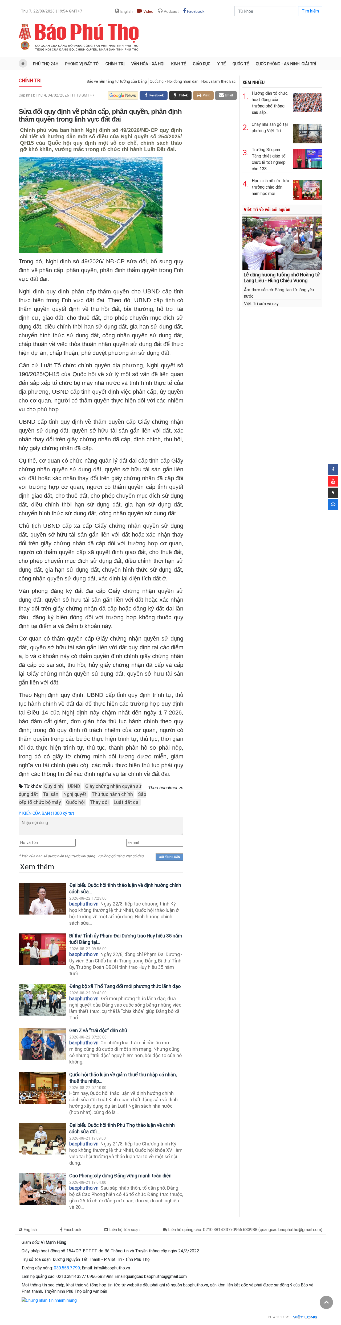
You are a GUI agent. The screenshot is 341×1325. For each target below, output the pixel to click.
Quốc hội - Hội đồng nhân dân (174, 81)
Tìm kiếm (310, 11)
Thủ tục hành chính (112, 794)
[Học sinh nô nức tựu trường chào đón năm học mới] (307, 189)
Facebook (195, 11)
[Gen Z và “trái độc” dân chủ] (43, 1044)
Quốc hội (75, 802)
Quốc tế (241, 63)
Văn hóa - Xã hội (147, 63)
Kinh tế (178, 63)
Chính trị (114, 63)
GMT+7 (51, 11)
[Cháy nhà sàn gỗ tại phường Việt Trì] (307, 132)
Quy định (53, 786)
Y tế (221, 63)
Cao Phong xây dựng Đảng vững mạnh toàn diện (120, 1175)
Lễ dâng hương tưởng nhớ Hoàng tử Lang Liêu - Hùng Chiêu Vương (282, 277)
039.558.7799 (67, 1267)
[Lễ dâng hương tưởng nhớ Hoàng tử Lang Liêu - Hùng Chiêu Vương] (282, 243)
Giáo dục (201, 63)
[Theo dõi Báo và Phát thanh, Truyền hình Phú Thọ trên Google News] (123, 95)
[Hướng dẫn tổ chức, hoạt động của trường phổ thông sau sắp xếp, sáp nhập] (307, 101)
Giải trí (309, 63)
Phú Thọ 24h (45, 63)
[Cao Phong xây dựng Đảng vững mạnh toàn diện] (43, 1189)
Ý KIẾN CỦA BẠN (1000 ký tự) (46, 813)
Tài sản (50, 794)
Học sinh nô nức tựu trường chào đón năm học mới (270, 187)
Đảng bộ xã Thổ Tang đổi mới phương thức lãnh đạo (125, 986)
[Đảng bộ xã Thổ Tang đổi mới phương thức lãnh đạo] (43, 999)
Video (147, 11)
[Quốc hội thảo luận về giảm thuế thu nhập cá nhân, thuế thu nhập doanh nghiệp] (43, 1088)
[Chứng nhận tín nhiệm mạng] (49, 1300)
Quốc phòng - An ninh (277, 63)
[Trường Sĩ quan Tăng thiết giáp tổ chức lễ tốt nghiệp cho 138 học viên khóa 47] (307, 158)
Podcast (171, 11)
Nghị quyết (75, 794)
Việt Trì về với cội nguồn (267, 209)
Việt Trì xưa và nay (261, 303)
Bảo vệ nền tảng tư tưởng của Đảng (117, 81)
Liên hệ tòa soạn (124, 1229)
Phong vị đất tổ (82, 63)
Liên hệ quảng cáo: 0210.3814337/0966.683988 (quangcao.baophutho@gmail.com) (244, 1229)
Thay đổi (99, 802)
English (126, 11)
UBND (74, 786)
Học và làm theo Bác (218, 81)
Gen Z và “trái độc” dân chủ (98, 1030)
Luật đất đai (127, 802)
